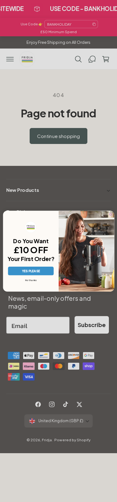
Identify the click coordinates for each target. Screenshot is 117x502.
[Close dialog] (111, 214)
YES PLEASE (31, 271)
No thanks (31, 280)
